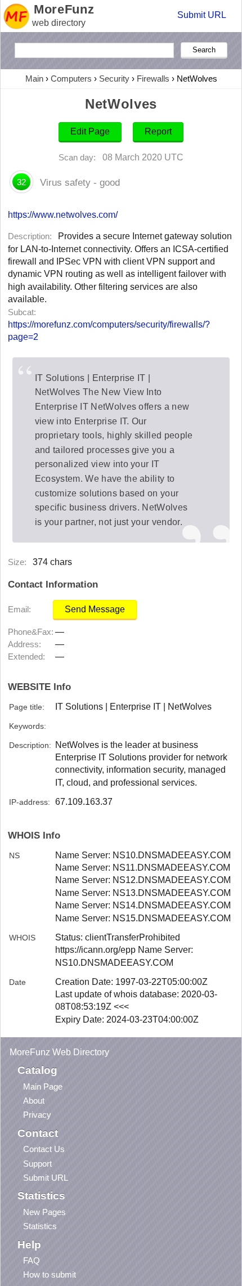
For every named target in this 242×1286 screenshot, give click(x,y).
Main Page (42, 1086)
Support (37, 1163)
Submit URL (201, 15)
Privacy (37, 1114)
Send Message (95, 609)
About (33, 1100)
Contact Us (44, 1149)
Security (114, 78)
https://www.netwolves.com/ (63, 214)
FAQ (31, 1260)
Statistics (40, 1226)
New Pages (44, 1212)
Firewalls (153, 78)
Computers (71, 78)
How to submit (49, 1274)
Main (34, 78)
